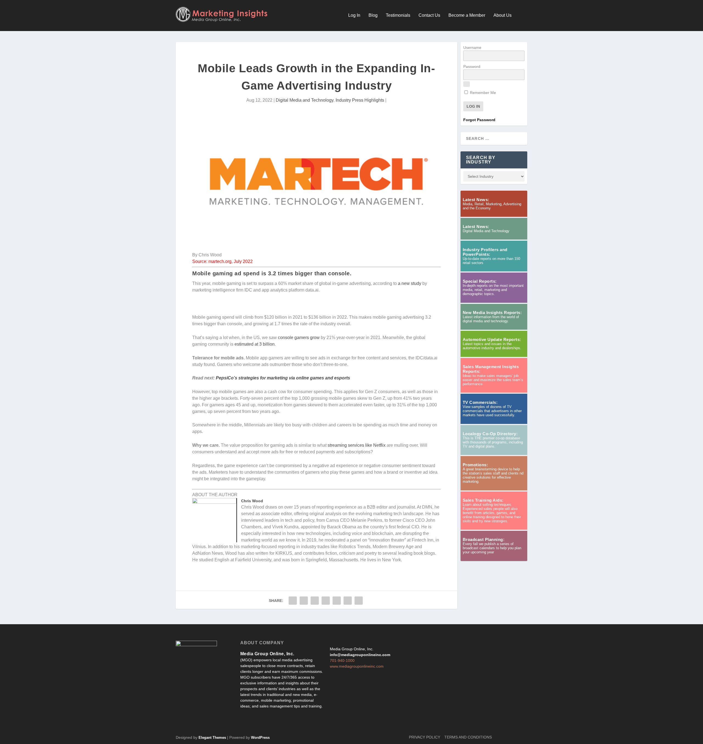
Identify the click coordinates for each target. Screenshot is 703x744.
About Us (502, 15)
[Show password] (466, 84)
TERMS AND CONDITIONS (468, 737)
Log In (354, 15)
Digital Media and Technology (304, 100)
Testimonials (398, 15)
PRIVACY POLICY (424, 737)
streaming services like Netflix (357, 445)
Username (472, 47)
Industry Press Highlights (360, 100)
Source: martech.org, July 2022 (222, 261)
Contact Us (429, 15)
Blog (373, 15)
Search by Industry (481, 159)
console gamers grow (299, 337)
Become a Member (466, 15)
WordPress (260, 737)
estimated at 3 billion (255, 344)
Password (471, 66)
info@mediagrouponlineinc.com (360, 655)
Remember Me (482, 92)
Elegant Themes (212, 737)
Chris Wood (252, 501)
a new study (409, 283)
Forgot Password (479, 120)
